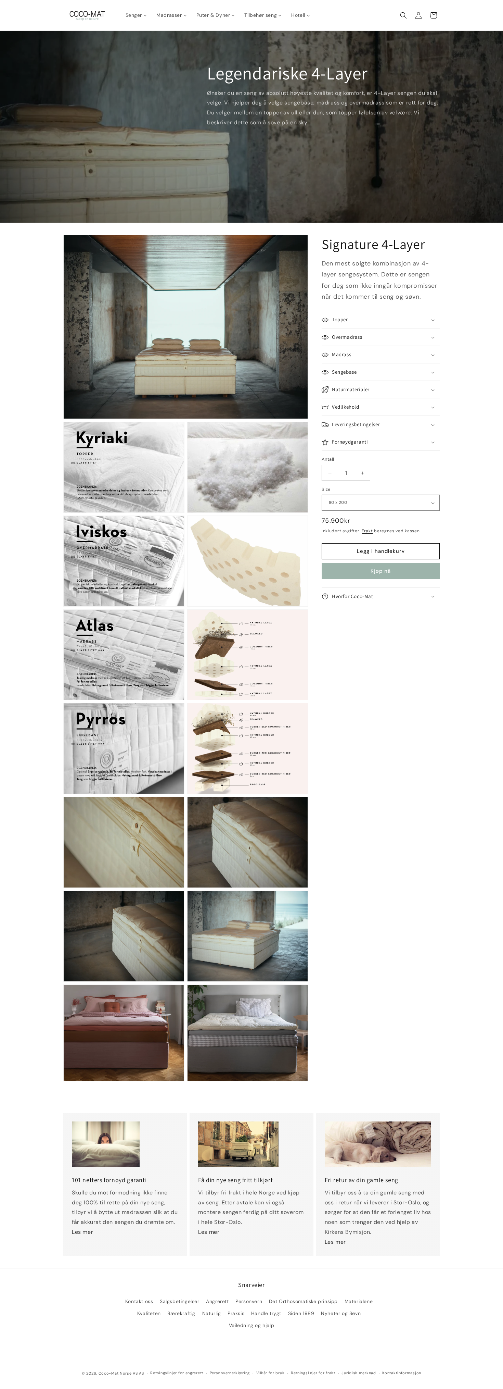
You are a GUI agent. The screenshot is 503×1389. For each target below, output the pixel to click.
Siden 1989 (301, 1313)
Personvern (248, 1301)
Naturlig (211, 1313)
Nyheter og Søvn (341, 1313)
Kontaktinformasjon (401, 1373)
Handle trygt (266, 1313)
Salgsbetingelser (179, 1301)
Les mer (82, 1232)
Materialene (359, 1301)
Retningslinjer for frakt (313, 1373)
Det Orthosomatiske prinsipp (303, 1301)
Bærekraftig (181, 1313)
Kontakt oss (139, 1301)
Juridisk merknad (358, 1373)
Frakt (367, 531)
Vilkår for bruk (270, 1373)
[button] (403, 15)
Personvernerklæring (230, 1373)
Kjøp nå (381, 571)
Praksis (236, 1313)
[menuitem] (136, 15)
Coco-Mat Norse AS (118, 1373)
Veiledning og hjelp (251, 1325)
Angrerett (217, 1301)
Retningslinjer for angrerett (176, 1373)
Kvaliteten (149, 1313)
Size (326, 489)
